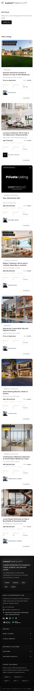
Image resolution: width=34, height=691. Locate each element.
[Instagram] (10, 618)
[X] (13, 618)
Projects (15, 582)
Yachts (13, 587)
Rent (29, 688)
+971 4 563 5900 (9, 607)
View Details (26, 98)
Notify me (6, 22)
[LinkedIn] (4, 618)
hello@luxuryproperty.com (12, 609)
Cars (23, 582)
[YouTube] (7, 618)
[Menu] (2, 3)
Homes (7, 582)
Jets (6, 587)
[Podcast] (16, 618)
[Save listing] (30, 42)
